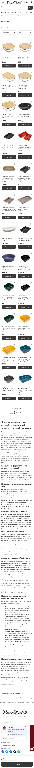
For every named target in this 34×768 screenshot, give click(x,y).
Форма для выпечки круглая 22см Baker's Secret (24, 116)
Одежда (25, 12)
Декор (30, 12)
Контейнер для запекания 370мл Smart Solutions (9, 86)
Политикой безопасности (8, 760)
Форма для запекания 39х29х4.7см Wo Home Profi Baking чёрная (25, 238)
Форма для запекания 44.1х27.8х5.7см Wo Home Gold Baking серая (8, 146)
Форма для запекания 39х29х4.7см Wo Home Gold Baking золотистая (9, 209)
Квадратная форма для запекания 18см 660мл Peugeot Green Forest (8, 297)
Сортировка (6, 32)
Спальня (3, 12)
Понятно (17, 764)
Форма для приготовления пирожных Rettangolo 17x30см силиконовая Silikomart (24, 147)
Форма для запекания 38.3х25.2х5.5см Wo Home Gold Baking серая (24, 179)
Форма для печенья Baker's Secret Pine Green (24, 209)
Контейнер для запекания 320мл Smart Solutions (7, 57)
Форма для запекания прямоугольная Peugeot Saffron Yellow (8, 359)
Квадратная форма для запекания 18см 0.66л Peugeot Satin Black (25, 267)
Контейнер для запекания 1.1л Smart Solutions (8, 116)
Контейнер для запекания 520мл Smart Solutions (23, 57)
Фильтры (21, 32)
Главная (3, 16)
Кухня (9, 12)
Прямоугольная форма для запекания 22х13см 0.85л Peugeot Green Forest (9, 329)
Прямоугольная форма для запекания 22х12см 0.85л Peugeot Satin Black (25, 298)
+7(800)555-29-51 (8, 745)
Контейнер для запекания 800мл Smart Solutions (23, 86)
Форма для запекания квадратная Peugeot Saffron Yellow (24, 328)
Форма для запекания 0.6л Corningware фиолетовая (8, 267)
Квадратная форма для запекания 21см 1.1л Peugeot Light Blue (25, 359)
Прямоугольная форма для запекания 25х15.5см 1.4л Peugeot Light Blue (25, 389)
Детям (19, 12)
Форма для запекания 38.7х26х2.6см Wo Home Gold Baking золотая (8, 179)
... (14, 16)
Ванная (14, 12)
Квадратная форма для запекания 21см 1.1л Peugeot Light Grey (8, 388)
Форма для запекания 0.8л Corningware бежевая (8, 238)
